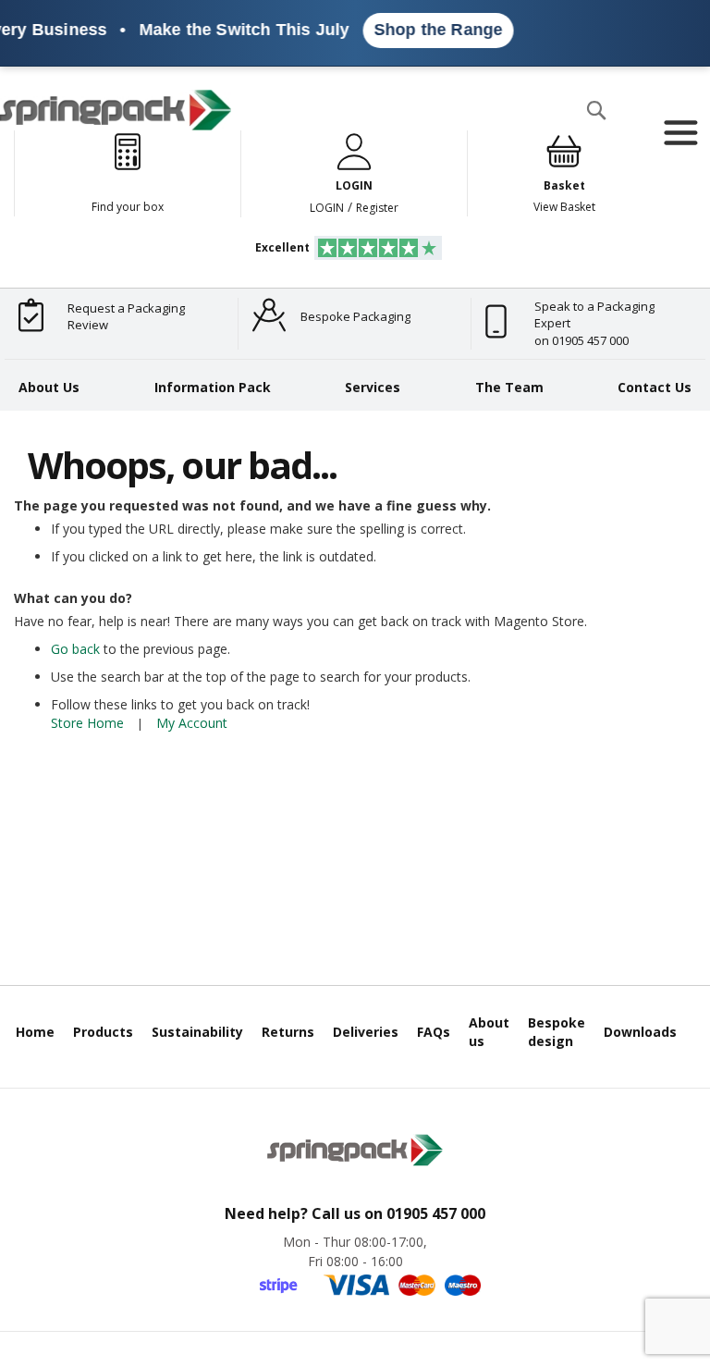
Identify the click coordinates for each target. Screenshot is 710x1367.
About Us (49, 387)
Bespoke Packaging (355, 316)
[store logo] (115, 110)
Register (377, 208)
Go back (75, 649)
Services (372, 387)
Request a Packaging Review (126, 316)
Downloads (640, 1032)
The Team (509, 387)
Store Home (87, 723)
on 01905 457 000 (581, 340)
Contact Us (655, 387)
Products (103, 1032)
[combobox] (392, 147)
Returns (288, 1032)
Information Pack (212, 387)
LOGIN (327, 208)
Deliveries (365, 1032)
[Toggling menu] (680, 133)
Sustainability (197, 1032)
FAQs (433, 1032)
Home (35, 1032)
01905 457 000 (435, 1213)
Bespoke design (556, 1032)
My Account (191, 723)
